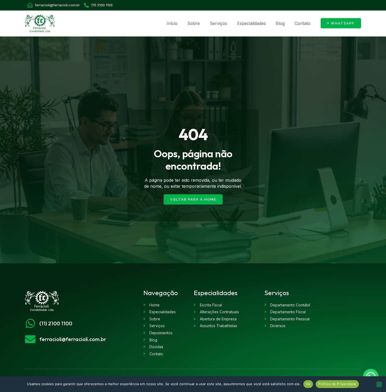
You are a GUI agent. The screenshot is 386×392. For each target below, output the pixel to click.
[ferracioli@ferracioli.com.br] (30, 339)
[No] (379, 384)
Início (172, 23)
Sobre (193, 23)
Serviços (218, 23)
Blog (280, 23)
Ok (308, 384)
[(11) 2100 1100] (30, 323)
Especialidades (251, 23)
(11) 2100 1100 (55, 323)
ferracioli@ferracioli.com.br (72, 339)
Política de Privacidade (337, 384)
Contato (302, 23)
